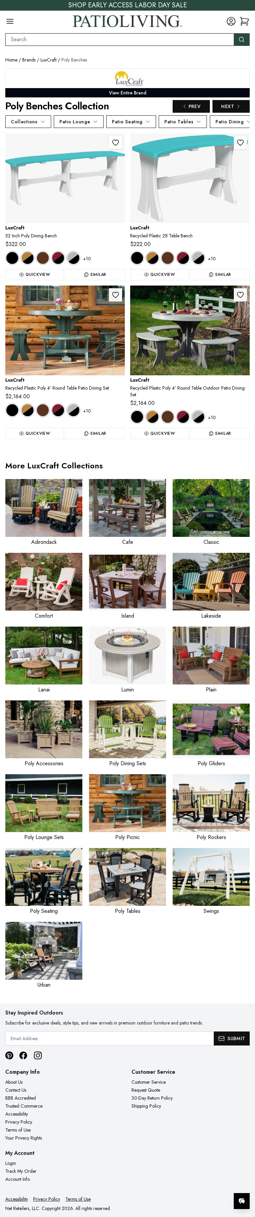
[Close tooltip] (244, 1180)
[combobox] (120, 40)
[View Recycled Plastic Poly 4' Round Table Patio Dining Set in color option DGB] (73, 410)
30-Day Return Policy (152, 1098)
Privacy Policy (18, 1122)
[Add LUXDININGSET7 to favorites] (115, 295)
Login (10, 1163)
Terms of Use (18, 1130)
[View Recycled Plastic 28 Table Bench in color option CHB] (183, 258)
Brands (29, 60)
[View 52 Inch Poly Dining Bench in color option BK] (12, 258)
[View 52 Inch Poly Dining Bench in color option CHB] (58, 258)
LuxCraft (48, 60)
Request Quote (145, 1090)
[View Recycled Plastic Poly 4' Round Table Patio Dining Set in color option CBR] (43, 410)
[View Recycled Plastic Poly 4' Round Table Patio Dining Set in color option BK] (12, 410)
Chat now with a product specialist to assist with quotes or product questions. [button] (194, 1183)
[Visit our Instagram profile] (37, 1055)
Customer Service (148, 1082)
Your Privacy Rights (23, 1138)
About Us (14, 1082)
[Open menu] (10, 21)
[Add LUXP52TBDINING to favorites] (115, 142)
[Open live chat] (242, 1201)
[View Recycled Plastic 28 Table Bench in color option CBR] (168, 258)
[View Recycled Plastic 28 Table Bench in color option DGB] (198, 258)
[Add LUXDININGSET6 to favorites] (240, 295)
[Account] (231, 21)
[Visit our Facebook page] (23, 1055)
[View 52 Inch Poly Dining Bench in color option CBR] (43, 258)
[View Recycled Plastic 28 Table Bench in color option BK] (137, 258)
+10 (87, 258)
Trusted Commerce (23, 1106)
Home (11, 60)
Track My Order (21, 1171)
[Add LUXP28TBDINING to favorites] (240, 142)
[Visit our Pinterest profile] (9, 1055)
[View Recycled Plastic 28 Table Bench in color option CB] (152, 258)
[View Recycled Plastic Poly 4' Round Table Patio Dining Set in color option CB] (28, 410)
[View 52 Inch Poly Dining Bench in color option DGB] (73, 258)
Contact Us (15, 1090)
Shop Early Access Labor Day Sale (127, 5)
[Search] (242, 39)
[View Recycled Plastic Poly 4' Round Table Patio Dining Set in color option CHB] (58, 410)
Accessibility (16, 1114)
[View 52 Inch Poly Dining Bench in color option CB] (28, 258)
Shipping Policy (146, 1106)
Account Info (17, 1179)
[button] (244, 21)
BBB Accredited (20, 1098)
